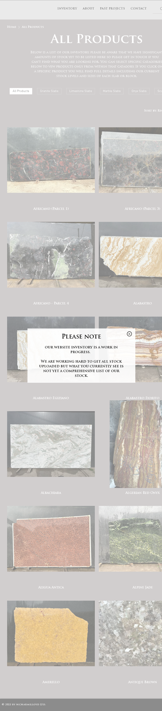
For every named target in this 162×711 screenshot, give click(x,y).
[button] (129, 333)
